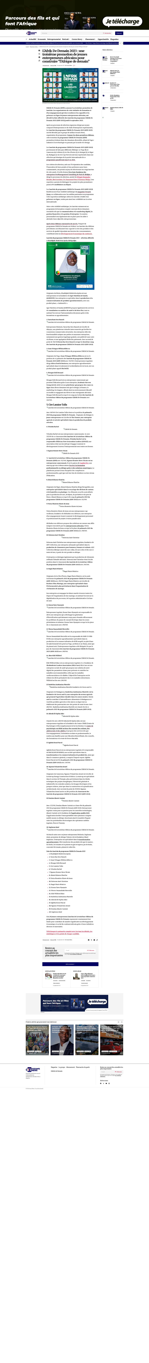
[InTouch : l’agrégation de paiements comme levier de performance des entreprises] (62, 1040)
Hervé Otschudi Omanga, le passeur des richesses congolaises (116, 59)
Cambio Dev (84, 463)
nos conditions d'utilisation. (76, 954)
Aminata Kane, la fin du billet (116, 108)
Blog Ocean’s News (34, 46)
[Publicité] (74, 15)
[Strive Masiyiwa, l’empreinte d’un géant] (105, 98)
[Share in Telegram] (39, 57)
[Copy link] (39, 60)
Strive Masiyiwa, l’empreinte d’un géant (115, 97)
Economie (55, 980)
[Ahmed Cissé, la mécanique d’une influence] (105, 73)
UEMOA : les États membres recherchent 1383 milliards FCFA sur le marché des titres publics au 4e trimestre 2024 (54, 43)
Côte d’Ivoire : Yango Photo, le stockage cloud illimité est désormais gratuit (104, 43)
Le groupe (62, 1067)
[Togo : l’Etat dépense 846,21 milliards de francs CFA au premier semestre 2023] (84, 978)
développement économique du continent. (76, 234)
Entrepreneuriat (46, 65)
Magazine (54, 1067)
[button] (26, 39)
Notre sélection (56, 983)
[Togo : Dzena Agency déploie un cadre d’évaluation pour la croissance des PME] (37, 1040)
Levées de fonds (113, 1051)
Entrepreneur (113, 87)
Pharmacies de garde (83, 1067)
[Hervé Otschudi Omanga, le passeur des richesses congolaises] (105, 59)
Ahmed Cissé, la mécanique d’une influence (115, 72)
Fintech (61, 1051)
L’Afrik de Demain (56, 1071)
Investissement (62, 980)
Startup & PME (53, 65)
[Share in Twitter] (39, 53)
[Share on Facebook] (39, 50)
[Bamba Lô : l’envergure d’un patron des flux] (105, 85)
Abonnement (70, 1067)
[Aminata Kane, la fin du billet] (105, 110)
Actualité (83, 980)
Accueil (27, 46)
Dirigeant (112, 63)
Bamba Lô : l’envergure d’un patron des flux (115, 84)
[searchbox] (72, 33)
